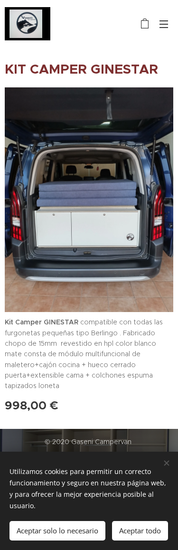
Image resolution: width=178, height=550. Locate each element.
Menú (163, 23)
